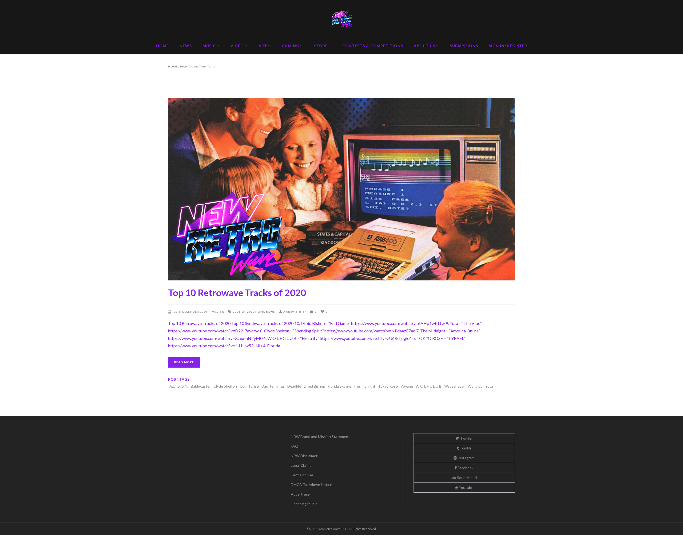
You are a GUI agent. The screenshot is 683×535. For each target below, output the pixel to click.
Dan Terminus (273, 386)
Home (173, 66)
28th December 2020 (191, 311)
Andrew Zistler (294, 311)
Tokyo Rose (388, 386)
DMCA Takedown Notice (311, 484)
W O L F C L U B (429, 386)
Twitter (466, 438)
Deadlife (294, 386)
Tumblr (465, 448)
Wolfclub (475, 386)
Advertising (300, 494)
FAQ (294, 446)
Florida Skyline (339, 386)
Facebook (465, 467)
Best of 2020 (244, 311)
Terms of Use (302, 475)
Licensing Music (304, 503)
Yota (489, 386)
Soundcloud (466, 477)
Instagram (466, 458)
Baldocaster (201, 386)
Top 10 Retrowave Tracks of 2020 (237, 292)
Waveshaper (454, 386)
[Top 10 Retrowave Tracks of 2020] (341, 189)
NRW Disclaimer (304, 455)
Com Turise (249, 386)
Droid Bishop (314, 386)
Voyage (406, 386)
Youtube (465, 487)
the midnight (364, 386)
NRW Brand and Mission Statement (320, 436)
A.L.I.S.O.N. (178, 386)
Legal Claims (301, 465)
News (270, 311)
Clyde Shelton (225, 386)
